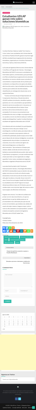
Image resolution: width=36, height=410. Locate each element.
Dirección (24, 407)
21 (22, 323)
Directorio (30, 407)
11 (9, 321)
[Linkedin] (14, 231)
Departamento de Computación (11, 237)
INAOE (6, 239)
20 (18, 323)
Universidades (6, 12)
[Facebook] (4, 227)
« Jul (3, 329)
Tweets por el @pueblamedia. (10, 379)
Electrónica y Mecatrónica (26, 237)
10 (4, 321)
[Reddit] (11, 231)
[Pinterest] (18, 231)
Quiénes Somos (7, 407)
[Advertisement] (18, 352)
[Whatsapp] (9, 227)
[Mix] (25, 231)
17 (4, 323)
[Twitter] (6, 227)
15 (26, 321)
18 (9, 323)
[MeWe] (21, 231)
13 (18, 321)
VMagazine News (25, 405)
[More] (13, 227)
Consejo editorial (16, 407)
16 (31, 321)
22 (26, 323)
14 (22, 321)
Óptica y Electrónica (9, 242)
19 (13, 323)
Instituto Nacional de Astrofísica (17, 239)
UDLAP (17, 242)
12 (13, 321)
